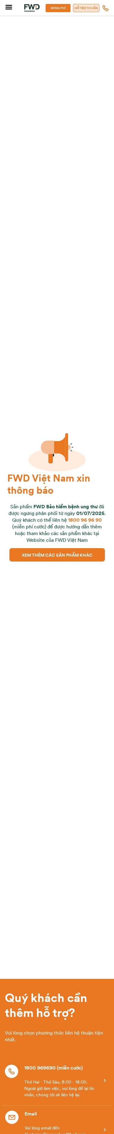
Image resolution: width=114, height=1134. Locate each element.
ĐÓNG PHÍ (58, 7)
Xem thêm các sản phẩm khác (57, 554)
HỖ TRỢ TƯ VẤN (86, 7)
